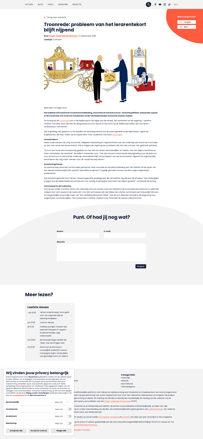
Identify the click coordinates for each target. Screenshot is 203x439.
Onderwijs (125, 377)
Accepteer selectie (39, 431)
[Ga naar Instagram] (164, 4)
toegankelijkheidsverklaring (84, 424)
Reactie (61, 242)
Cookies (86, 429)
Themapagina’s (128, 386)
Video (50, 4)
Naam (60, 231)
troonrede (64, 120)
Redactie (77, 4)
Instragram (104, 417)
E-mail (107, 231)
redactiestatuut (156, 409)
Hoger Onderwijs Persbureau (63, 36)
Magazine (63, 4)
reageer (187, 22)
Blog (40, 4)
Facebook (114, 417)
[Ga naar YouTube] (160, 4)
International (127, 383)
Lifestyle (124, 380)
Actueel (29, 4)
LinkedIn (126, 417)
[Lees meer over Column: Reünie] (49, 323)
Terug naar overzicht (56, 17)
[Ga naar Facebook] (155, 4)
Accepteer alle (16, 431)
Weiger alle (61, 431)
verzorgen (117, 134)
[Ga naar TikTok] (169, 4)
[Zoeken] (148, 4)
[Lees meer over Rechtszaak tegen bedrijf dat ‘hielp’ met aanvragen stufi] (49, 341)
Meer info (59, 402)
